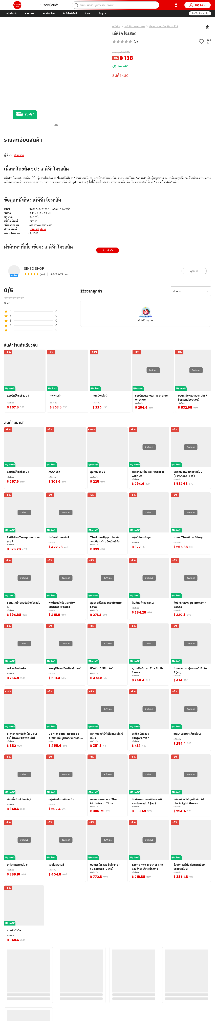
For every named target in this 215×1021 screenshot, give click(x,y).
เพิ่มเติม (110, 250)
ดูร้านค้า (194, 271)
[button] (200, 13)
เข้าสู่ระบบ (200, 5)
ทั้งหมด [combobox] (177, 291)
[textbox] (107, 205)
